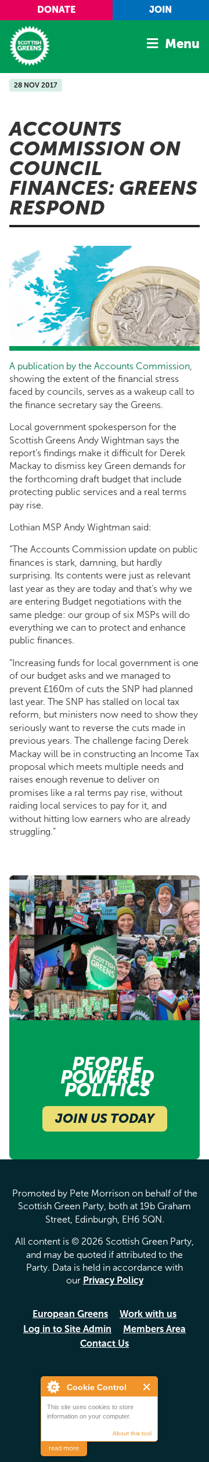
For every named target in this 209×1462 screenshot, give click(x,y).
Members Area (154, 1328)
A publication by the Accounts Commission (99, 366)
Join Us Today (104, 1118)
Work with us (148, 1313)
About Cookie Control (52, 1386)
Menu (182, 43)
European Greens (70, 1313)
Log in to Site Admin (67, 1328)
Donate (56, 9)
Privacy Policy (113, 1280)
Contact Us (104, 1343)
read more (64, 1448)
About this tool (132, 1433)
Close (147, 1387)
